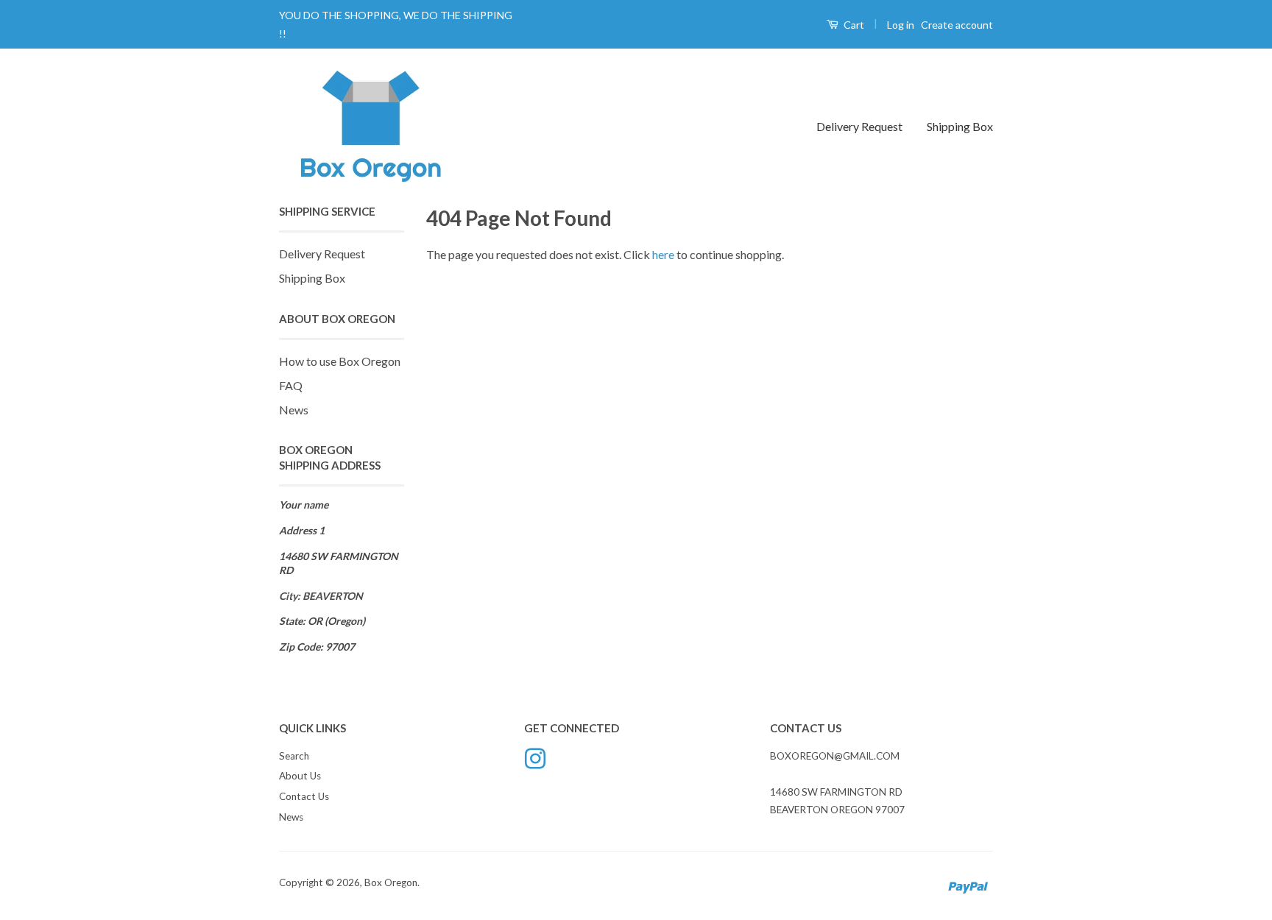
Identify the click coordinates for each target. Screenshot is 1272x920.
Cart (852, 24)
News (293, 410)
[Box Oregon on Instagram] (535, 756)
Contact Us (304, 796)
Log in (900, 24)
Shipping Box (960, 126)
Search (294, 756)
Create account (957, 24)
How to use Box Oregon (339, 361)
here (663, 254)
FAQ (291, 385)
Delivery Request (859, 126)
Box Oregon (390, 882)
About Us (300, 776)
